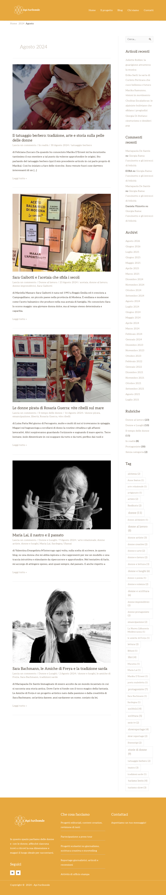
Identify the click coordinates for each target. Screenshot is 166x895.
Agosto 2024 (133, 301)
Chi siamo (133, 10)
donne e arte (136, 550)
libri (132, 657)
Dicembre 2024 (134, 279)
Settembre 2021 (135, 388)
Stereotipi (135, 742)
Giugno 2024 (133, 312)
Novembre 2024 (135, 284)
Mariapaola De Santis (138, 151)
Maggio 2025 (133, 262)
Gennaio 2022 (134, 366)
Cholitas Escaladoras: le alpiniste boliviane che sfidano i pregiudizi (139, 105)
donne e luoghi (30, 543)
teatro (133, 767)
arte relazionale (87, 540)
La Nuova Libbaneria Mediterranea (138, 630)
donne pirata (92, 413)
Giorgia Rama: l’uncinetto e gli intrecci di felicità (139, 160)
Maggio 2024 (133, 317)
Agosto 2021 (133, 394)
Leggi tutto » (20, 178)
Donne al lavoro (48, 282)
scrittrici (134, 708)
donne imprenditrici (24, 285)
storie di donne (137, 752)
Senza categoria (135, 452)
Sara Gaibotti (44, 285)
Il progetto (106, 10)
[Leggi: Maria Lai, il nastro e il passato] (62, 494)
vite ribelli (64, 416)
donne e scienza (138, 584)
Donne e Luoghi (48, 540)
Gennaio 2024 (134, 339)
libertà (35, 416)
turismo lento (137, 780)
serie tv (133, 722)
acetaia (84, 282)
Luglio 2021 (132, 399)
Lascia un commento (24, 145)
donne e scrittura (138, 593)
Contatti (148, 10)
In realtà (43, 145)
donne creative (137, 544)
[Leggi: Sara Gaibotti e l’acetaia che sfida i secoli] (62, 232)
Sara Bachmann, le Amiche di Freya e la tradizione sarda (60, 669)
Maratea (134, 664)
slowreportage (138, 729)
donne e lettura (138, 564)
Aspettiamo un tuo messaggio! (128, 822)
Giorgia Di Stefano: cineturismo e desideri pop (138, 121)
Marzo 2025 (132, 273)
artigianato (135, 493)
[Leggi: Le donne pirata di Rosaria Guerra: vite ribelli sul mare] (62, 368)
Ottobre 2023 (133, 355)
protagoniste (138, 689)
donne (135, 513)
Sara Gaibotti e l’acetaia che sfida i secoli (46, 277)
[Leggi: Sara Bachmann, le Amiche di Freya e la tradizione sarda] (62, 625)
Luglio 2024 (132, 306)
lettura (133, 644)
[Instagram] (18, 872)
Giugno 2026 (133, 246)
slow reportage (137, 736)
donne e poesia (137, 578)
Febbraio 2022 (134, 361)
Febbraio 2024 (134, 334)
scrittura (135, 716)
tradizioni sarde (48, 677)
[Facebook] (12, 872)
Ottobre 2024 (133, 290)
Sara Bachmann (29, 677)
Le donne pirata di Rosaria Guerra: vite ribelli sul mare (58, 408)
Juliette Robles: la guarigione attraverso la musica (138, 65)
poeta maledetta (138, 682)
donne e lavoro (137, 557)
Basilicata (134, 505)
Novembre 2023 (135, 350)
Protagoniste (133, 446)
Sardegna (57, 543)
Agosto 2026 (133, 241)
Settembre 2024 (135, 295)
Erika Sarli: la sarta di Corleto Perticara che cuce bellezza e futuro (138, 80)
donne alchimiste (138, 520)
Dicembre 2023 (134, 345)
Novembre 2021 (135, 377)
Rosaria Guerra (48, 416)
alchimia (134, 474)
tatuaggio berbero (81, 145)
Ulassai (68, 543)
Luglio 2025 (132, 252)
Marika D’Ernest (138, 676)
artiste (133, 499)
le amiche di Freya (138, 638)
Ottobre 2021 (133, 383)
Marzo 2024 (132, 328)
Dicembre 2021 (134, 372)
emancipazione (21, 416)
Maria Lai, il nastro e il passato (38, 535)
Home (92, 10)
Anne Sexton (136, 480)
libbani (132, 651)
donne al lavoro (98, 282)
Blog (120, 10)
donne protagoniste (138, 614)
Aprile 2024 (132, 323)
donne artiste (137, 537)
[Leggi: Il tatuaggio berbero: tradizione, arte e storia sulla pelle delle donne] (62, 96)
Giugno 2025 (133, 257)
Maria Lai (45, 543)
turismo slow (137, 787)
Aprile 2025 (132, 268)
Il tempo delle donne (50, 413)
